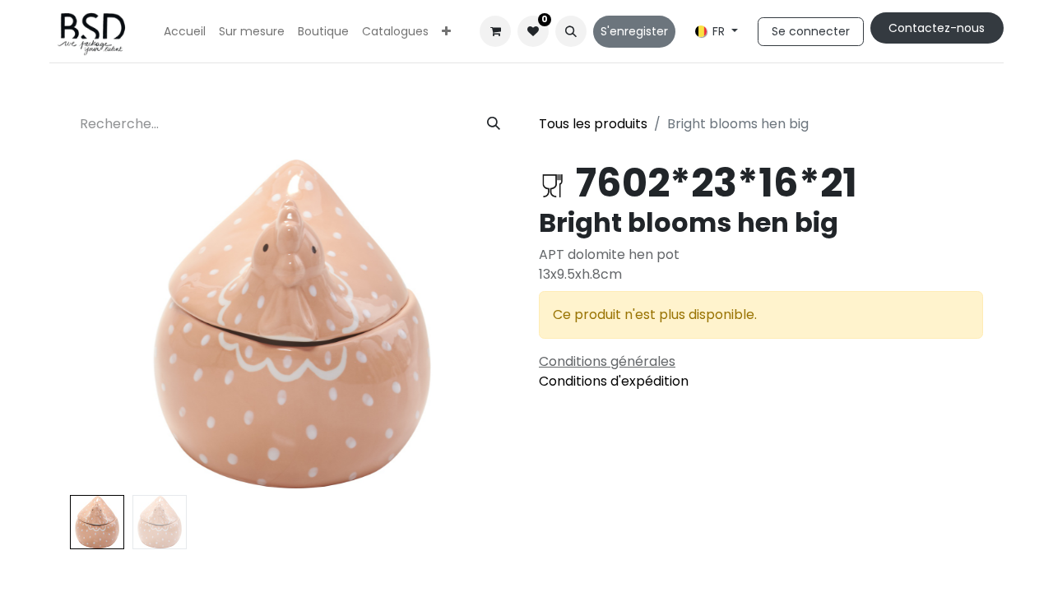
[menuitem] (184, 31)
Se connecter (811, 31)
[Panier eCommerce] (495, 31)
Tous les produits (593, 123)
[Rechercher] (493, 124)
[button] (571, 31)
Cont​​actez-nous (936, 28)
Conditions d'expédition (614, 381)
